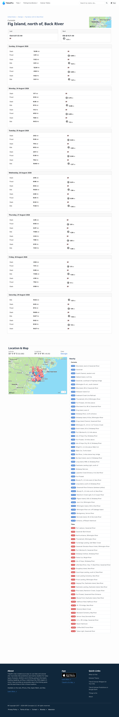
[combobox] (92, 3)
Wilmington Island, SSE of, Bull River (86, 506)
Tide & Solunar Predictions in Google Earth (98, 688)
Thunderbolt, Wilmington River (84, 539)
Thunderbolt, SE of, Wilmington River (86, 399)
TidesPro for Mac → (68, 682)
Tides (18, 3)
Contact (34, 709)
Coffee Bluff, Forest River (82, 627)
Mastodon (51, 709)
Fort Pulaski (78, 476)
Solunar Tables (45, 3)
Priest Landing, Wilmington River (85, 579)
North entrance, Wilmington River (85, 535)
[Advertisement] (59, 11)
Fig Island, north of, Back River (34, 17)
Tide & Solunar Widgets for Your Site (98, 683)
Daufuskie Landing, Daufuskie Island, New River (89, 587)
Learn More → (12, 691)
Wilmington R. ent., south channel (85, 384)
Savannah (77, 369)
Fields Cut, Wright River (82, 557)
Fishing (30, 3)
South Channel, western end (83, 373)
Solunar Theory (94, 678)
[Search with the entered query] (107, 3)
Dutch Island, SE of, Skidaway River (85, 428)
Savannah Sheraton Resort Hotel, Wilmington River (91, 546)
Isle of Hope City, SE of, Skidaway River (87, 443)
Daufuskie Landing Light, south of (85, 465)
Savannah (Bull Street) (81, 532)
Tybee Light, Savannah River (83, 631)
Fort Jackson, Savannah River (84, 528)
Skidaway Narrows (80, 469)
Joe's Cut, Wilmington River (83, 502)
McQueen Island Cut (81, 392)
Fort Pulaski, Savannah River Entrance (86, 594)
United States (12, 17)
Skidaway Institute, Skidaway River (85, 554)
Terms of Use (24, 709)
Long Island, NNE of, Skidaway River (86, 462)
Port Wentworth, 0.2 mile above (84, 432)
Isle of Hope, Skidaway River (83, 561)
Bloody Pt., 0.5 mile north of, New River (87, 491)
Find (114, 3)
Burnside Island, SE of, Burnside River (86, 517)
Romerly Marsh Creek (81, 609)
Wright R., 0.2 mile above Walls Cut (85, 447)
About (91, 697)
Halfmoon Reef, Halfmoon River (84, 602)
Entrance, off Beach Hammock (84, 521)
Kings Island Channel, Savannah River (86, 421)
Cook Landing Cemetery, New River (85, 576)
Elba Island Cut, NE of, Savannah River (86, 406)
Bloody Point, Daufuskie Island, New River (88, 598)
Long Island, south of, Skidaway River (86, 484)
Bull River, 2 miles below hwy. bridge (86, 454)
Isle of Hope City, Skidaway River (85, 436)
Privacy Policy (12, 709)
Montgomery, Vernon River (83, 513)
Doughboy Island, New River (83, 568)
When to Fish (93, 674)
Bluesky (42, 709)
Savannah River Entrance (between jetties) (88, 487)
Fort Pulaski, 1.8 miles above (83, 440)
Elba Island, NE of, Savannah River (85, 388)
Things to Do (93, 693)
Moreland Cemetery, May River (84, 613)
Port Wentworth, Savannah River (85, 550)
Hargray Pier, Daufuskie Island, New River (87, 583)
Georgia (20, 17)
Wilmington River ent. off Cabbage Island (87, 509)
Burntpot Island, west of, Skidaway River (87, 458)
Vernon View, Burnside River (83, 616)
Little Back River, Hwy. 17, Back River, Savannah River (91, 565)
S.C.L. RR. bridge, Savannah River (85, 620)
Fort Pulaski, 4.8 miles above (83, 403)
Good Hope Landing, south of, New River (87, 572)
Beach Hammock (79, 624)
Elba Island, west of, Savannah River (85, 366)
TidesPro (9, 3)
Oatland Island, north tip (82, 377)
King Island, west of (80, 410)
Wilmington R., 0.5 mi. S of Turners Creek (87, 425)
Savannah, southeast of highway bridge (87, 381)
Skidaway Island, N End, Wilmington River (87, 417)
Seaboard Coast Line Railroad (84, 395)
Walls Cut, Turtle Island (81, 451)
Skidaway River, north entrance (84, 414)
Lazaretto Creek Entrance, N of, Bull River (87, 473)
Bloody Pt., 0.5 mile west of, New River (86, 480)
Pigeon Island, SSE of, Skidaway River (87, 498)
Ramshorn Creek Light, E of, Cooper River (88, 495)
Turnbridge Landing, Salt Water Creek (86, 543)
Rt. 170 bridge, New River (82, 605)
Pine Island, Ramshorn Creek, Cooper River (88, 590)
